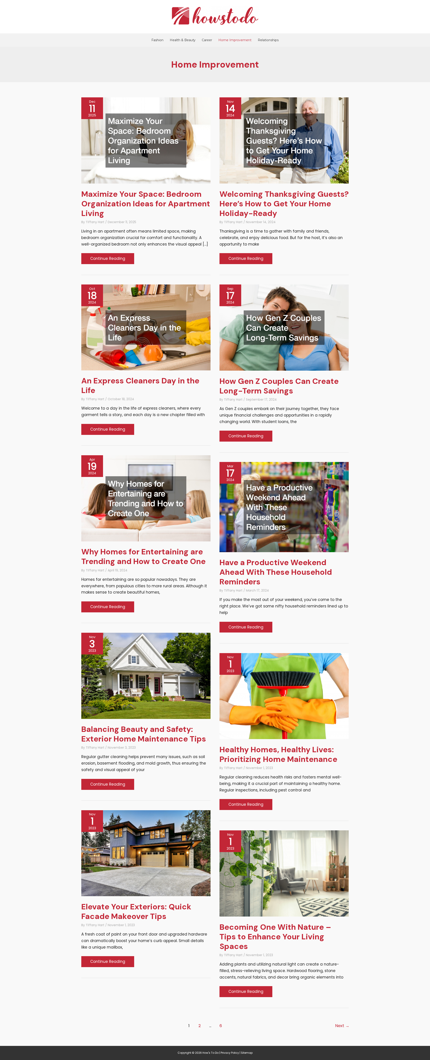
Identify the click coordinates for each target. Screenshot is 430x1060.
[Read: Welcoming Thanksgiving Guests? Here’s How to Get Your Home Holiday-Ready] (284, 140)
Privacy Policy (230, 1053)
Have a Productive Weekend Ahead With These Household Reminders (275, 572)
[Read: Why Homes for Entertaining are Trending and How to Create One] (146, 498)
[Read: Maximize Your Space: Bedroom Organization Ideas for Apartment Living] (146, 140)
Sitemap (247, 1053)
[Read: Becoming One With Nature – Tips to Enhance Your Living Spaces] (284, 873)
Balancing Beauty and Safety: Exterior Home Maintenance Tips (143, 734)
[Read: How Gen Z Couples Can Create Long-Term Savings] (284, 327)
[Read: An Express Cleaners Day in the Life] (146, 327)
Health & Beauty (183, 40)
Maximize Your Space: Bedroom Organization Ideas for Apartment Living (145, 203)
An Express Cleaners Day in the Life (140, 385)
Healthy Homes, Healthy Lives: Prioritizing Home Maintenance (278, 754)
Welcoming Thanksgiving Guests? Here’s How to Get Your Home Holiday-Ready (284, 203)
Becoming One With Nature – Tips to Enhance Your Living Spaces (275, 936)
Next (342, 1025)
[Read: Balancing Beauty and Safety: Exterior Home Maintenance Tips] (146, 675)
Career (207, 40)
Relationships (268, 40)
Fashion (157, 40)
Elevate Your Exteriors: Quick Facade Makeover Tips (136, 911)
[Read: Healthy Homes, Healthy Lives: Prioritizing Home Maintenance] (284, 696)
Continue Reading (107, 260)
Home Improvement (235, 40)
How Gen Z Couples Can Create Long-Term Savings (279, 386)
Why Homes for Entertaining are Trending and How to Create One (143, 556)
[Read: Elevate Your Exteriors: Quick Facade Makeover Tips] (146, 853)
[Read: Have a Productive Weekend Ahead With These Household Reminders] (284, 506)
